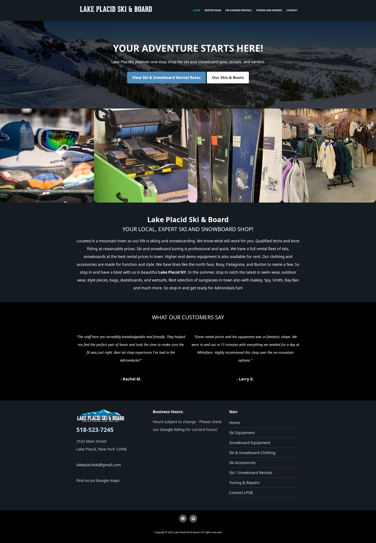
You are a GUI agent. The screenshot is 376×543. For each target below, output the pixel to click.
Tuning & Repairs (244, 482)
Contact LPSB (241, 492)
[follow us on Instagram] (193, 518)
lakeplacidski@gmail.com (98, 464)
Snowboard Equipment (249, 442)
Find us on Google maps (97, 480)
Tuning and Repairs (269, 10)
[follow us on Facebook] (183, 518)
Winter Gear (213, 10)
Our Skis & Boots (228, 77)
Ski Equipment (242, 432)
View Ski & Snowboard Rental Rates (166, 77)
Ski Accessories (242, 462)
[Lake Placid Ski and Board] (116, 10)
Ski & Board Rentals (238, 10)
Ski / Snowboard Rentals (250, 472)
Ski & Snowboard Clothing (252, 452)
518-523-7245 (95, 430)
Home (196, 10)
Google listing (172, 429)
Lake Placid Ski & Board (186, 532)
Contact (291, 10)
